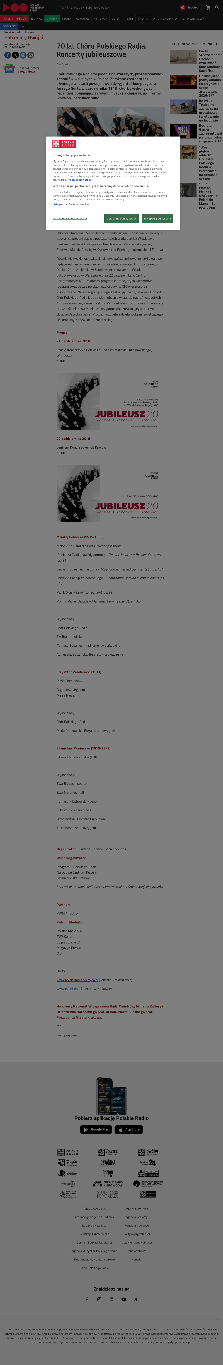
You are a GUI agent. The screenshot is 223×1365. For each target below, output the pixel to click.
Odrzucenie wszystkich (121, 218)
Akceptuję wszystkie (157, 218)
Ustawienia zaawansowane (70, 218)
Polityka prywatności (80, 180)
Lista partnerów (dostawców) (71, 204)
